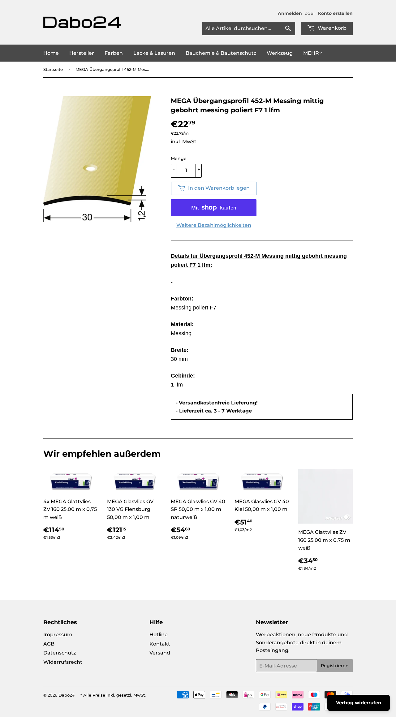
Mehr (311, 53)
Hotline (158, 634)
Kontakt (159, 644)
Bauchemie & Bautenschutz (221, 53)
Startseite (53, 69)
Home (51, 53)
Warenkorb (331, 28)
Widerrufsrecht (62, 662)
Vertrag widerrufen (358, 703)
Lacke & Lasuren (154, 53)
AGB (48, 644)
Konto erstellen (335, 13)
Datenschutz (59, 653)
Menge (179, 158)
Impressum (57, 634)
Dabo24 (66, 695)
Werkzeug (280, 53)
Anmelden (290, 13)
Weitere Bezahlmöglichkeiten (213, 225)
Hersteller (81, 53)
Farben (114, 53)
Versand (159, 653)
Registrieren (335, 665)
